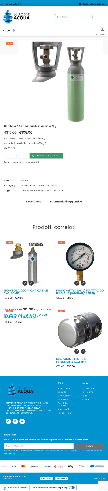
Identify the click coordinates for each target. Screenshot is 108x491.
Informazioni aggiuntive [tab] (66, 201)
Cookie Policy (62, 478)
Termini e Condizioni (63, 404)
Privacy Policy (65, 413)
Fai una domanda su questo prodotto (22, 162)
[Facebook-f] (8, 421)
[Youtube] (22, 421)
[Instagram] (15, 421)
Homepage (88, 388)
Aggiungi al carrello (48, 155)
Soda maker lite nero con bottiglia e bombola (26, 316)
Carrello (62, 392)
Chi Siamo (88, 392)
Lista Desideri (65, 395)
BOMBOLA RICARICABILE (39, 190)
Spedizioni (63, 409)
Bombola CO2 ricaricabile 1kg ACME (26, 292)
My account (64, 388)
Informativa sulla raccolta (15, 487)
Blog (84, 395)
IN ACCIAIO (57, 190)
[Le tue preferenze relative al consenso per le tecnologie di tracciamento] (5, 488)
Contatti (86, 399)
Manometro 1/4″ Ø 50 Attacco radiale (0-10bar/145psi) (80, 292)
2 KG (24, 190)
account (100, 34)
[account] (102, 29)
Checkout (63, 399)
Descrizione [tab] (33, 201)
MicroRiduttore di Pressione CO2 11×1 (71, 360)
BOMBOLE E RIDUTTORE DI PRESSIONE (40, 185)
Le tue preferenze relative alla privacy (49, 487)
